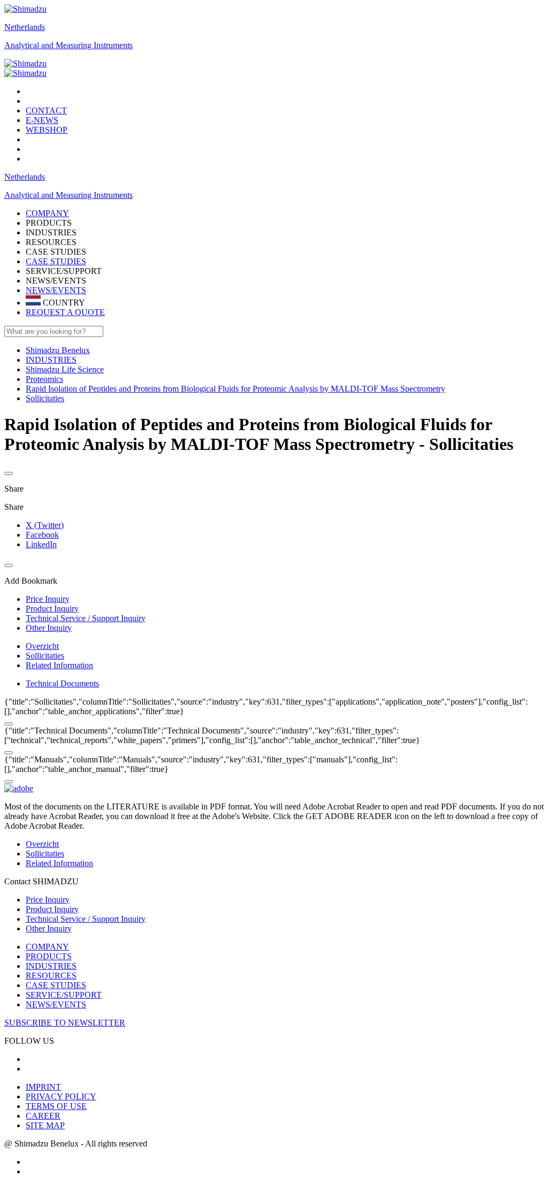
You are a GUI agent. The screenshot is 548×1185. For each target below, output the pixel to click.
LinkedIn (41, 544)
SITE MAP (45, 1125)
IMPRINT (43, 1086)
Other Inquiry (49, 928)
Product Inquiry (52, 909)
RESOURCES (51, 975)
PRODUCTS (49, 956)
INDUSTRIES (51, 965)
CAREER (43, 1115)
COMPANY (47, 946)
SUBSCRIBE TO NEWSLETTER (64, 1022)
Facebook (42, 534)
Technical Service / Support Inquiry (86, 918)
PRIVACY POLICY (61, 1096)
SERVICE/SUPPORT (64, 994)
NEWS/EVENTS (56, 290)
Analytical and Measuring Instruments (68, 45)
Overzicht (42, 646)
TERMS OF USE (56, 1106)
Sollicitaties (45, 655)
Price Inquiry (48, 899)
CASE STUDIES (56, 261)
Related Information (59, 665)
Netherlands (24, 27)
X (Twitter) (45, 525)
